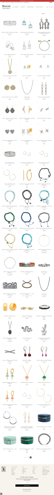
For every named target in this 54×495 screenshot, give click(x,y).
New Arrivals (8, 2)
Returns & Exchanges (45, 471)
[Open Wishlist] (1, 494)
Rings (12, 471)
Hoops (12, 470)
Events (21, 2)
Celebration (30, 6)
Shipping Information (45, 470)
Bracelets (13, 474)
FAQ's (23, 473)
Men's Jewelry (17, 2)
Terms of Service (45, 473)
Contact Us (44, 468)
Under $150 (12, 2)
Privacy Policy (44, 474)
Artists (23, 6)
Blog (33, 471)
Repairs (23, 470)
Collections (39, 6)
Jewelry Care (24, 468)
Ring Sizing (24, 471)
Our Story (34, 468)
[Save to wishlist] (3, 16)
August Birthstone (26, 2)
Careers (34, 473)
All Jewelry (15, 6)
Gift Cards (3, 2)
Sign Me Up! (27, 485)
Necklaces (13, 473)
